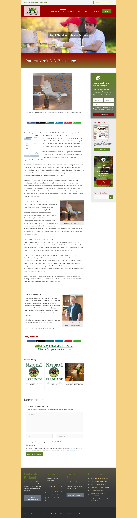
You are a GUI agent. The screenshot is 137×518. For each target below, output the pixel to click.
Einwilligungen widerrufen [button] (74, 514)
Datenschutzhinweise (64, 510)
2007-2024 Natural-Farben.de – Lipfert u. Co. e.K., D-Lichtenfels (39, 510)
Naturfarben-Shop (101, 122)
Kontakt (94, 11)
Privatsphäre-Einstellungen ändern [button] (33, 514)
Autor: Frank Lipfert (33, 294)
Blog (63, 11)
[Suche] (111, 197)
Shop (106, 11)
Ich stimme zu (31, 445)
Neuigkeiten (66, 112)
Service (69, 11)
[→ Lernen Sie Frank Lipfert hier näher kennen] (39, 328)
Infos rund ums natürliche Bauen (55, 112)
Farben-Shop (73, 476)
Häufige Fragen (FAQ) (42, 112)
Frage (86, 11)
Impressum (56, 510)
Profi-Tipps (55, 11)
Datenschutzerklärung (74, 450)
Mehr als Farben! (31, 476)
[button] (31, 123)
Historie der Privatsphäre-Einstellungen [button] (54, 514)
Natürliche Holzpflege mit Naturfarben (35, 2)
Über (78, 11)
